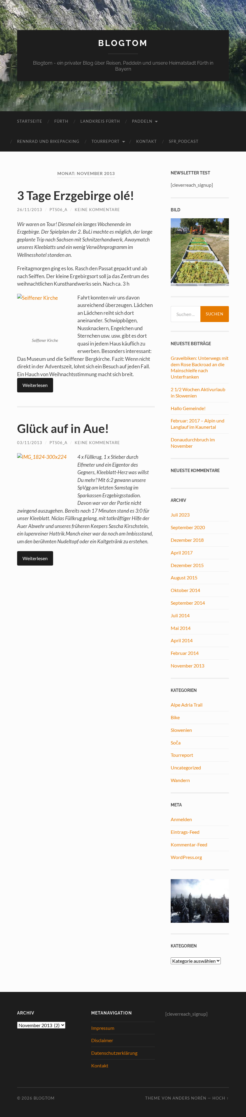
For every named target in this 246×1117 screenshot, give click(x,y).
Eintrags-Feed (185, 832)
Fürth (61, 121)
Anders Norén (189, 1098)
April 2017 (182, 552)
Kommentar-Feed (189, 844)
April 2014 (182, 640)
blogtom (123, 43)
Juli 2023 (180, 514)
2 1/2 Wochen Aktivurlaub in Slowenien (198, 392)
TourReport (106, 141)
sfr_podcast (184, 141)
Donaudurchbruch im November (193, 443)
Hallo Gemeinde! (188, 408)
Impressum (102, 1028)
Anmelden (181, 819)
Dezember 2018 (187, 540)
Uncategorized (186, 767)
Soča (176, 742)
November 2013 (187, 665)
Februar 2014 (185, 653)
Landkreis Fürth (100, 121)
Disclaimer (102, 1040)
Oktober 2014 (185, 590)
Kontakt (146, 141)
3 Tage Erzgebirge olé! (75, 195)
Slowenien (181, 730)
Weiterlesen (35, 385)
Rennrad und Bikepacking (48, 141)
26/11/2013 (29, 209)
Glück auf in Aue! (63, 428)
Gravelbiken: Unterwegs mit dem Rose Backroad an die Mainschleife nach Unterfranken (200, 367)
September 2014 (188, 603)
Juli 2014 (180, 615)
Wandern (180, 780)
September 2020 (188, 527)
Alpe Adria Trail (186, 704)
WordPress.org (186, 857)
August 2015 (184, 577)
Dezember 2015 (187, 565)
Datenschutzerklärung (114, 1053)
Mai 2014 (180, 628)
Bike (175, 717)
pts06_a (59, 209)
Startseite (29, 121)
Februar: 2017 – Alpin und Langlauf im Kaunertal (197, 424)
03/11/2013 (29, 442)
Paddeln (142, 121)
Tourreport (182, 755)
